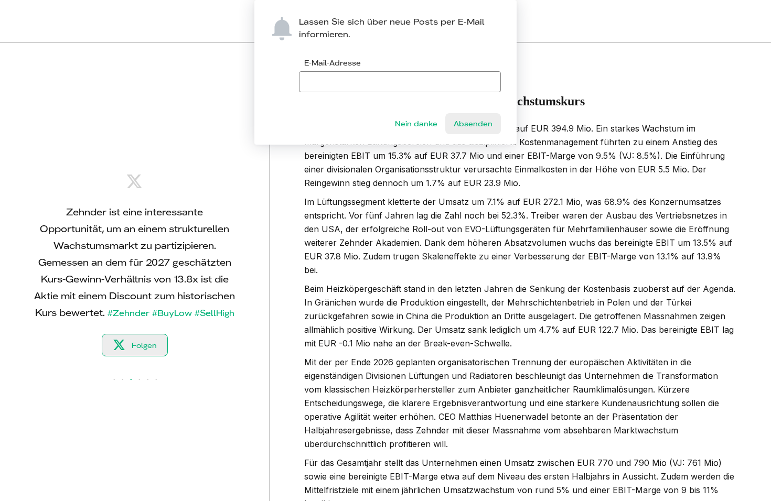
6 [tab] (156, 380)
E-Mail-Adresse (332, 63)
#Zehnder (128, 313)
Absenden (473, 123)
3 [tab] (131, 380)
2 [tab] (122, 380)
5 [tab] (148, 380)
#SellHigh (214, 313)
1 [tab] (114, 380)
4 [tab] (139, 380)
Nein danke (416, 123)
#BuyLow (172, 313)
